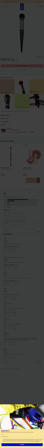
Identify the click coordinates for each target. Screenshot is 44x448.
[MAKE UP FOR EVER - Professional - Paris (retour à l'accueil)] (22, 6)
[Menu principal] (2, 6)
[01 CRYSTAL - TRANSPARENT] (24, 180)
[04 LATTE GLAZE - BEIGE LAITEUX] (34, 180)
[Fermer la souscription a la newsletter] (42, 405)
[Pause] (3, 1)
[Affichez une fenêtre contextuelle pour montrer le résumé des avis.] (29, 175)
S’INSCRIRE (22, 444)
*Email (2, 434)
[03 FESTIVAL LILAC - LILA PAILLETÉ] (31, 180)
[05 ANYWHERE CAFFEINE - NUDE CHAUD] (38, 180)
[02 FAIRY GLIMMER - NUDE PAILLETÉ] (28, 180)
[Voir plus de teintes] (41, 180)
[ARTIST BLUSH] (4, 130)
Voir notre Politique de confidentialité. (33, 441)
